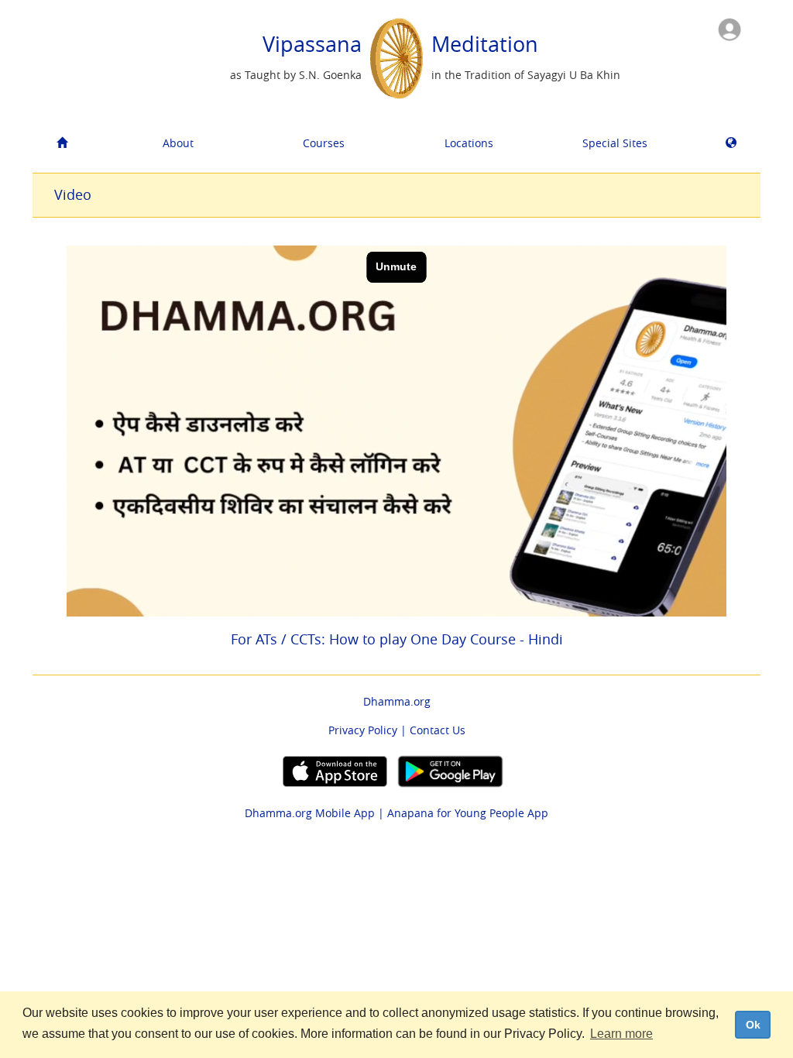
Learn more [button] (621, 1033)
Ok (753, 1024)
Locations (469, 143)
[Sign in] (729, 28)
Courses (324, 143)
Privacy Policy (362, 730)
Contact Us (437, 730)
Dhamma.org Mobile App (310, 813)
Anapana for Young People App (467, 813)
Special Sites (614, 143)
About (178, 143)
